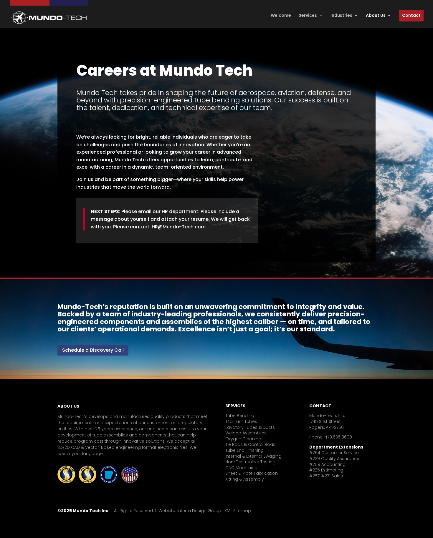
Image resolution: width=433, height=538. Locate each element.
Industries (341, 15)
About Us (376, 15)
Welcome (281, 15)
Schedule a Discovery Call (93, 350)
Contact (411, 15)
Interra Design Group (199, 511)
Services (308, 15)
